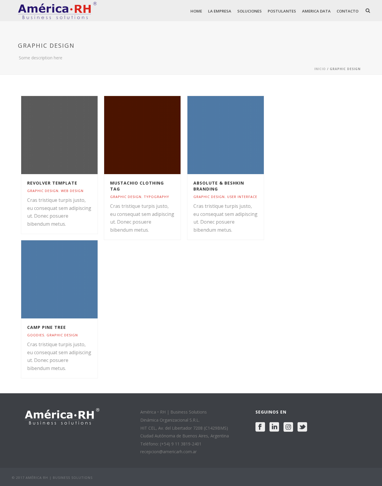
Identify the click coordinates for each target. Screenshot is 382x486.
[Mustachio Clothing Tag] (153, 135)
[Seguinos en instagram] (288, 427)
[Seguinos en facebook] (260, 427)
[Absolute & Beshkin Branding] (236, 135)
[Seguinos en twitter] (302, 427)
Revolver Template (52, 183)
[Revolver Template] (70, 135)
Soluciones (249, 11)
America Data (316, 11)
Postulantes (282, 11)
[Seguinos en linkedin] (274, 427)
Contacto (347, 11)
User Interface (242, 196)
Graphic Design (42, 190)
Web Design (72, 190)
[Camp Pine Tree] (70, 279)
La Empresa (219, 11)
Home (196, 11)
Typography (156, 196)
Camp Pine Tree (46, 327)
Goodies (35, 335)
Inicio (320, 69)
